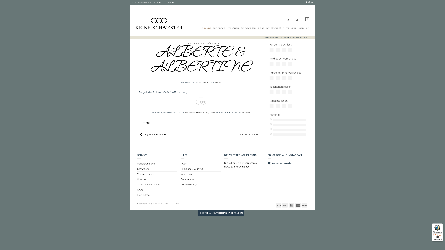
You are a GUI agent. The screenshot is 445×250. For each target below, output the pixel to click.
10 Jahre (205, 28)
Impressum (186, 174)
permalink (246, 112)
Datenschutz (187, 179)
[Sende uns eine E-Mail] (312, 2)
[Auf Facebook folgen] (306, 2)
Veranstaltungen (146, 174)
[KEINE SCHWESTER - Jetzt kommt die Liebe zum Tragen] (159, 23)
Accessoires (273, 28)
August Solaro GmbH (154, 134)
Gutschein (289, 28)
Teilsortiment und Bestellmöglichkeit (201, 43)
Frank (218, 82)
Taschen (233, 28)
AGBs (183, 163)
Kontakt (141, 179)
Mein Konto (143, 194)
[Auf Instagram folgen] (309, 2)
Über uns (303, 28)
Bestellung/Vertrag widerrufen (221, 213)
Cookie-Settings (189, 184)
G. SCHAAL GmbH (248, 134)
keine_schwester (281, 163)
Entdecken (220, 28)
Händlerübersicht (146, 163)
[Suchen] (288, 20)
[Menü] (441, 224)
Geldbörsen (248, 28)
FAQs (140, 189)
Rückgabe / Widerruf (192, 168)
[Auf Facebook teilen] (198, 102)
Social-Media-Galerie (148, 184)
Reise (261, 28)
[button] (297, 20)
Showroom (143, 168)
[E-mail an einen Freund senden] (203, 102)
